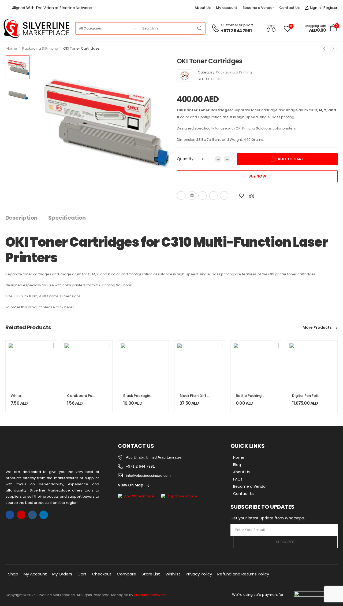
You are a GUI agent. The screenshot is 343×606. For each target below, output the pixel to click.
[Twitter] (192, 195)
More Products (317, 327)
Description (21, 217)
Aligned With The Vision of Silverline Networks (52, 7)
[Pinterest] (202, 195)
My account (226, 7)
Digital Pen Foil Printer (305, 398)
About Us (203, 7)
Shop (13, 574)
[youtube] (32, 515)
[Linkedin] (224, 195)
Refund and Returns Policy (243, 574)
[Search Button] (199, 28)
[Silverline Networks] (184, 75)
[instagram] (21, 515)
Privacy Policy (199, 574)
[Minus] (218, 159)
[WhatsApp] (213, 195)
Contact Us (289, 7)
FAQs (238, 479)
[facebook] (10, 515)
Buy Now (257, 176)
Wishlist (172, 574)
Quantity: (185, 158)
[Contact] (216, 28)
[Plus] (227, 159)
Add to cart (291, 159)
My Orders (62, 574)
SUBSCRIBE (285, 542)
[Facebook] (181, 195)
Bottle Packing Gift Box (249, 398)
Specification (67, 217)
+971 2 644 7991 (236, 31)
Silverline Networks (150, 594)
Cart (82, 574)
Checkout (101, 574)
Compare (126, 574)
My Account (35, 574)
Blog (237, 464)
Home (11, 48)
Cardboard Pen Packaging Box (80, 398)
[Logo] (36, 28)
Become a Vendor (258, 7)
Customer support (237, 25)
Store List (150, 574)
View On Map (130, 485)
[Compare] (271, 28)
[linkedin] (43, 515)
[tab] (26, 218)
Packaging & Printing (40, 48)
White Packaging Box (23, 398)
